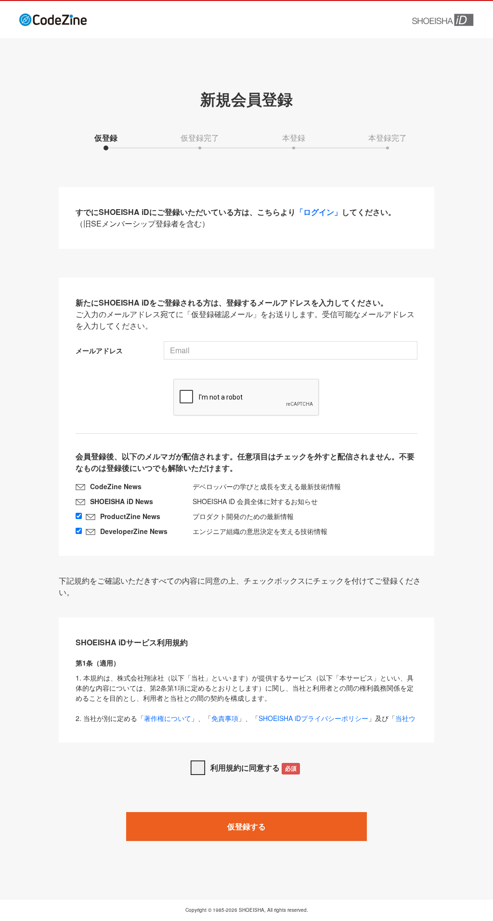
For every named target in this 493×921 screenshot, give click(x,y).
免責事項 (224, 718)
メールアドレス (99, 350)
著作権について (167, 718)
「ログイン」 (319, 211)
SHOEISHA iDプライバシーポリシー (313, 718)
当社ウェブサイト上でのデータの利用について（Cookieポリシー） (245, 723)
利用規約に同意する (253, 767)
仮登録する (246, 826)
